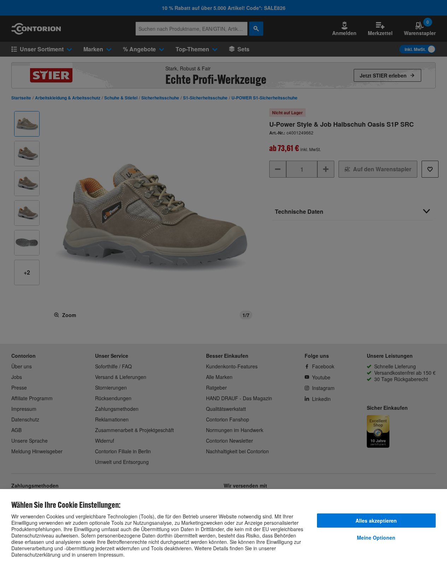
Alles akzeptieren (376, 520)
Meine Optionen (376, 537)
